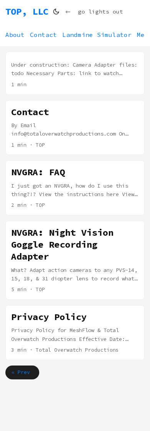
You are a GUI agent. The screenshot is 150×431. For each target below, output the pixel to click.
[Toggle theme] (56, 11)
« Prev (22, 372)
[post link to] (75, 73)
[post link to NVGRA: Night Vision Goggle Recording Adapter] (75, 260)
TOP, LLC (26, 11)
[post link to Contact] (75, 128)
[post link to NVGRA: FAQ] (75, 188)
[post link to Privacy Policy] (75, 332)
